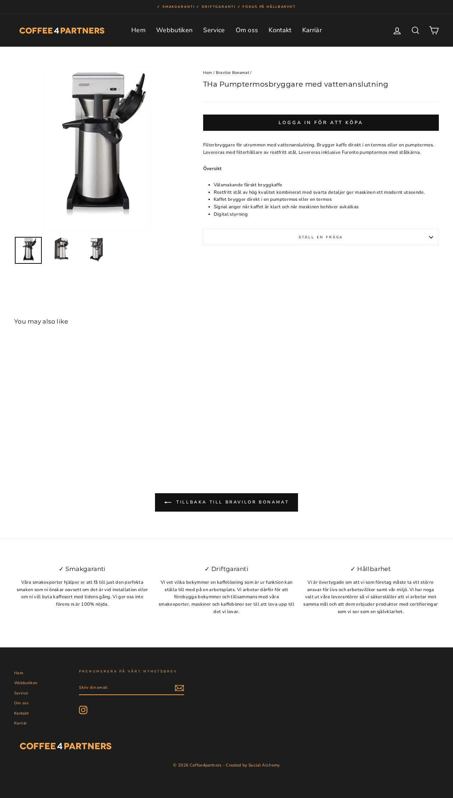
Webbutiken (174, 30)
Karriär (312, 30)
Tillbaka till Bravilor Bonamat (231, 502)
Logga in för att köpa (321, 123)
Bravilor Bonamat (232, 72)
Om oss (247, 30)
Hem (138, 30)
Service (214, 30)
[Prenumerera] (179, 688)
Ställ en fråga (321, 237)
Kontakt (280, 30)
